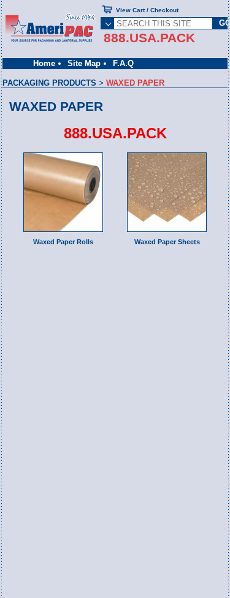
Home (44, 63)
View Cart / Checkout (147, 10)
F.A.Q (123, 63)
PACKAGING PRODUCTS (49, 83)
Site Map (84, 63)
